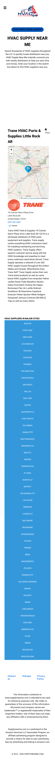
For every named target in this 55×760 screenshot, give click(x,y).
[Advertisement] (27, 94)
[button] (28, 169)
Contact (14, 226)
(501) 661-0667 (14, 222)
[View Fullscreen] (11, 159)
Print (47, 132)
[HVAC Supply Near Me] (27, 16)
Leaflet (24, 198)
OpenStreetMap (35, 198)
